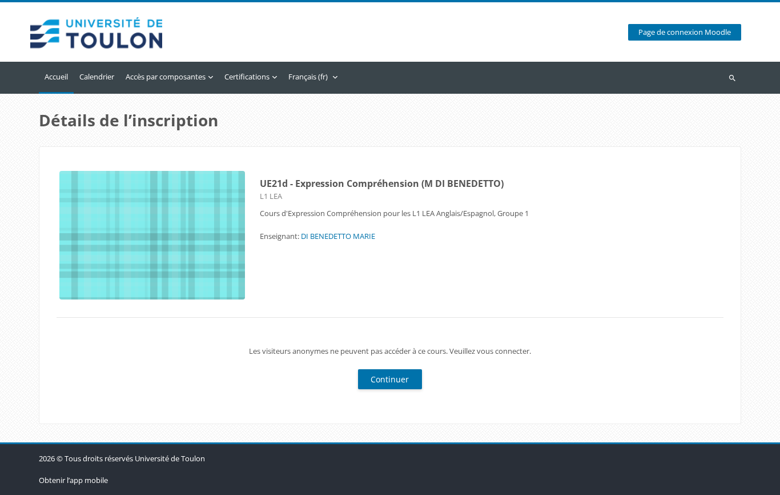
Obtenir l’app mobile (73, 480)
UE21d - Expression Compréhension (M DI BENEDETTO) (382, 183)
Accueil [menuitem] (56, 76)
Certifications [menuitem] (247, 76)
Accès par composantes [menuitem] (166, 76)
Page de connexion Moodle (684, 32)
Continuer (390, 379)
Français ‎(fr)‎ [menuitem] (308, 76)
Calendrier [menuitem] (96, 76)
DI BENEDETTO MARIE (338, 236)
